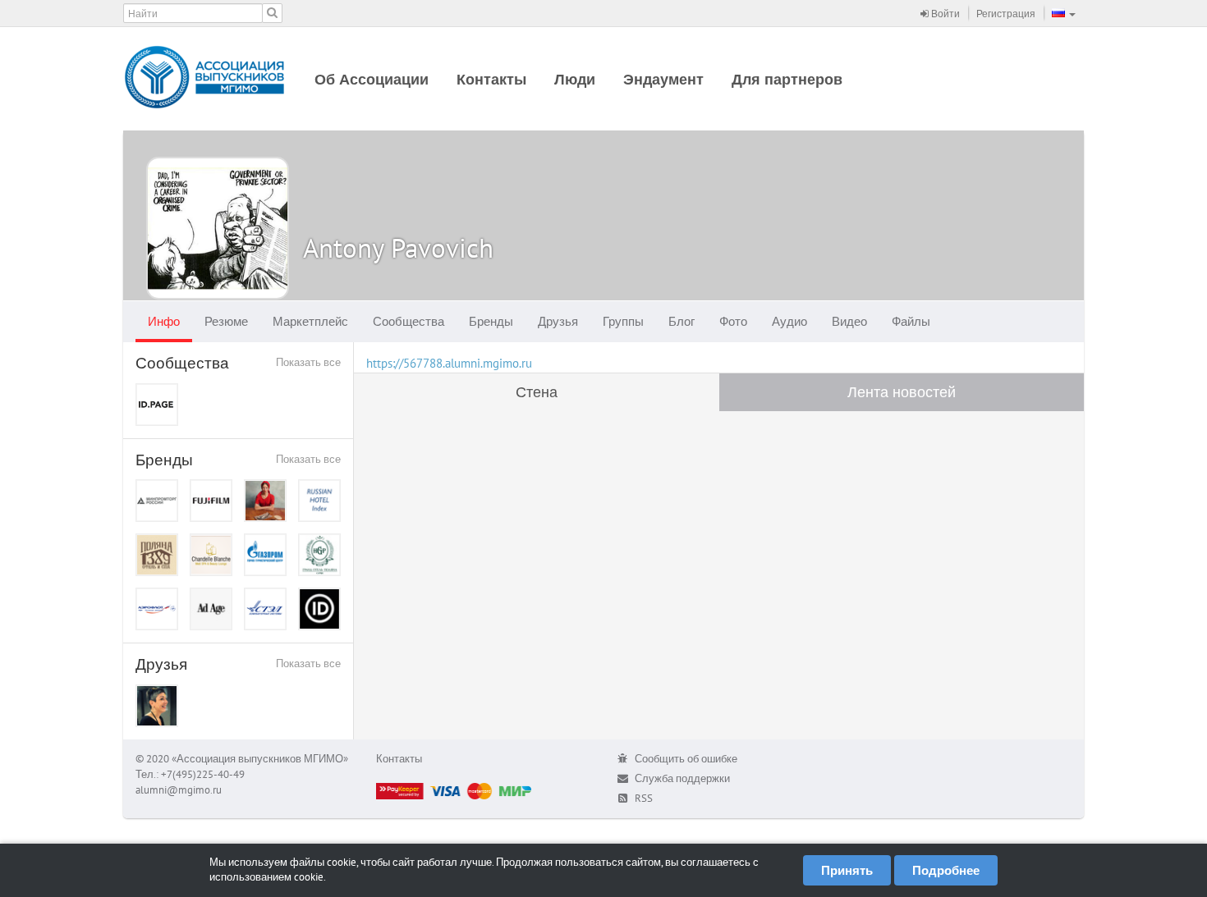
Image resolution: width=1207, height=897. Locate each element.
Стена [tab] (537, 391)
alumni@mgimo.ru (178, 790)
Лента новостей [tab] (901, 391)
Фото (733, 321)
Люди (574, 79)
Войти (944, 13)
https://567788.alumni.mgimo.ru (449, 363)
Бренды (491, 321)
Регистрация (1005, 13)
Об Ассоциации (371, 79)
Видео (849, 321)
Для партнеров (787, 79)
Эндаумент (663, 79)
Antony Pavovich (398, 247)
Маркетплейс (310, 321)
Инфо (164, 321)
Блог (681, 321)
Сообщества (408, 321)
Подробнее (946, 870)
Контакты (491, 79)
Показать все (308, 362)
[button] (1064, 13)
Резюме (226, 321)
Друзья (558, 321)
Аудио (789, 321)
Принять (847, 870)
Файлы (911, 321)
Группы (623, 321)
